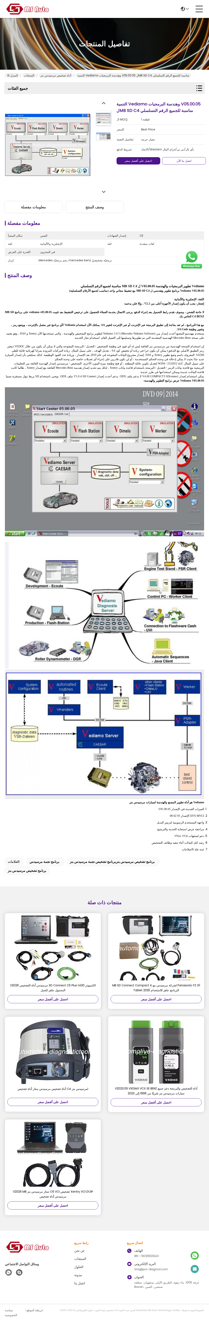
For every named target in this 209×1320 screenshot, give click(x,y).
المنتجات (29, 75)
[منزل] (27, 1252)
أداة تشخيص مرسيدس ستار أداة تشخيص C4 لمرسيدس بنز (53, 1089)
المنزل (14, 75)
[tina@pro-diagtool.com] (194, 1269)
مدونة (78, 1275)
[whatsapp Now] (191, 268)
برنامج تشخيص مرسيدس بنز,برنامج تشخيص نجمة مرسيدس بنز (112, 861)
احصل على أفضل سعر (138, 161)
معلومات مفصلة (33, 207)
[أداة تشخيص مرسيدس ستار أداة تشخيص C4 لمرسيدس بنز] (53, 1051)
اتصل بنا (79, 1283)
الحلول (78, 1267)
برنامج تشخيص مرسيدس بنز (27, 870)
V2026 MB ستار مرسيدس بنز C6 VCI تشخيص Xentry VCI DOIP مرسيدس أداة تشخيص (53, 1194)
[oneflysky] (19, 1272)
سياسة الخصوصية (11, 1312)
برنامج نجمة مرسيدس (44, 861)
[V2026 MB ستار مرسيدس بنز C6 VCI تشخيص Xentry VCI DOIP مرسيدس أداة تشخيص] (53, 1154)
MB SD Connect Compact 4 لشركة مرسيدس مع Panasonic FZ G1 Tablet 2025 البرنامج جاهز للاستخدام (156, 987)
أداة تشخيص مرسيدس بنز (55, 75)
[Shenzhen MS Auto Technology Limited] (27, 9)
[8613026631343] (8, 1272)
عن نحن (79, 1250)
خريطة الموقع (35, 1310)
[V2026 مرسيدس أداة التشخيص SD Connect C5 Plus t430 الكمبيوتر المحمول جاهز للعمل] (53, 948)
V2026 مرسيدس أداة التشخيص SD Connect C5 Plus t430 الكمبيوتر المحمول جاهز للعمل (53, 987)
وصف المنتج (95, 207)
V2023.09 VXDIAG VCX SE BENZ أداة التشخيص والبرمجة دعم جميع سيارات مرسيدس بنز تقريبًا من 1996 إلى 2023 (156, 1090)
